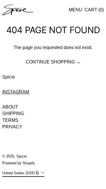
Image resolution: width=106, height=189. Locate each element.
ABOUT (10, 107)
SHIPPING (13, 113)
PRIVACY (12, 126)
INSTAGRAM (15, 92)
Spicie (8, 77)
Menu (75, 9)
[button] (94, 10)
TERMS (10, 120)
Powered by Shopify (18, 163)
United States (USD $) (21, 173)
